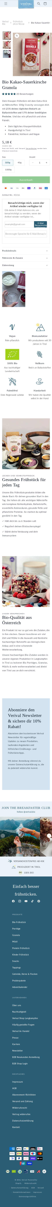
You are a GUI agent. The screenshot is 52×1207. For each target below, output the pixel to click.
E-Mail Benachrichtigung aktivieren (41, 224)
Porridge (16, 928)
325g (9, 163)
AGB (14, 1088)
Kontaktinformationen (21, 1192)
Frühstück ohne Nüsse (18, 22)
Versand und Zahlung (22, 1101)
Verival (24, 1180)
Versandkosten (31, 148)
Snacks (15, 961)
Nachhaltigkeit (19, 1012)
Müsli (14, 941)
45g (21, 163)
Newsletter (17, 1050)
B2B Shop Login (20, 1063)
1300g (10, 170)
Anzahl (32, 157)
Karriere (16, 1044)
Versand (41, 1188)
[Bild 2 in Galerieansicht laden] (7, 45)
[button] (6, 3)
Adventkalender (19, 987)
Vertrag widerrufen (21, 1114)
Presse (15, 1037)
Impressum (17, 1082)
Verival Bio (5, 22)
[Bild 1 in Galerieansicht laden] (7, 35)
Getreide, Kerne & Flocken (25, 974)
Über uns (16, 1005)
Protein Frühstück (20, 948)
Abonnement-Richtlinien (24, 1094)
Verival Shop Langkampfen (25, 1018)
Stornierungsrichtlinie (27, 1196)
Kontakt (16, 1127)
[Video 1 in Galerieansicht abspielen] (7, 54)
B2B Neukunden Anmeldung (26, 1057)
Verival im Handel (20, 1031)
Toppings (16, 967)
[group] (20, 837)
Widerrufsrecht (19, 1108)
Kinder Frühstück (20, 954)
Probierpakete (19, 980)
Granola (16, 935)
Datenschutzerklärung (23, 1120)
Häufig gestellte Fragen (23, 1024)
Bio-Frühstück (19, 922)
